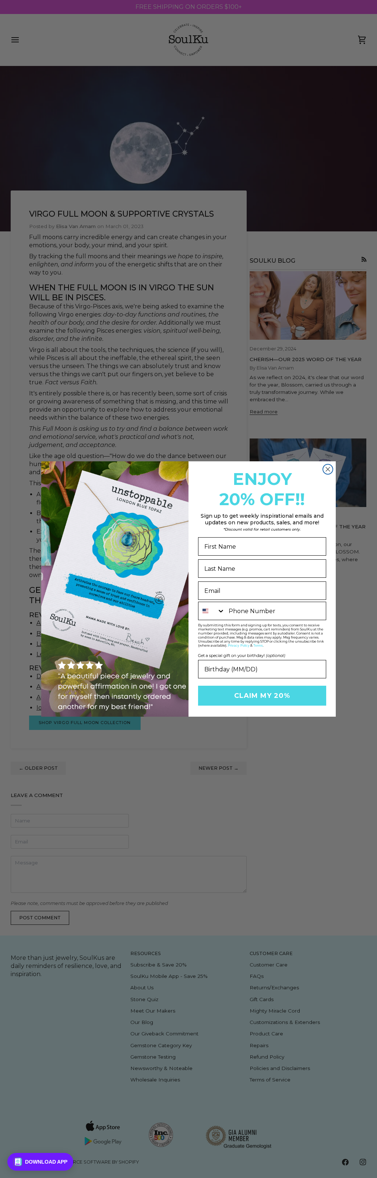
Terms (258, 645)
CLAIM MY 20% (262, 696)
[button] (40, 1162)
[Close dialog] (328, 469)
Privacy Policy (239, 645)
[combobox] (211, 611)
